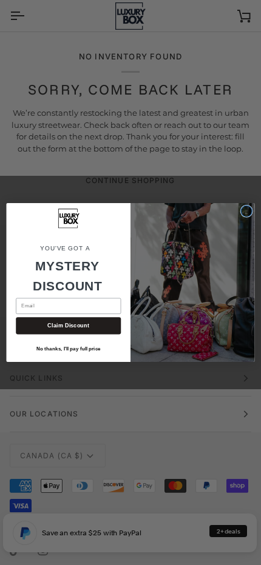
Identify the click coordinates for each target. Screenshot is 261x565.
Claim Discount (68, 326)
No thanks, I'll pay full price (68, 348)
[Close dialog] (246, 211)
